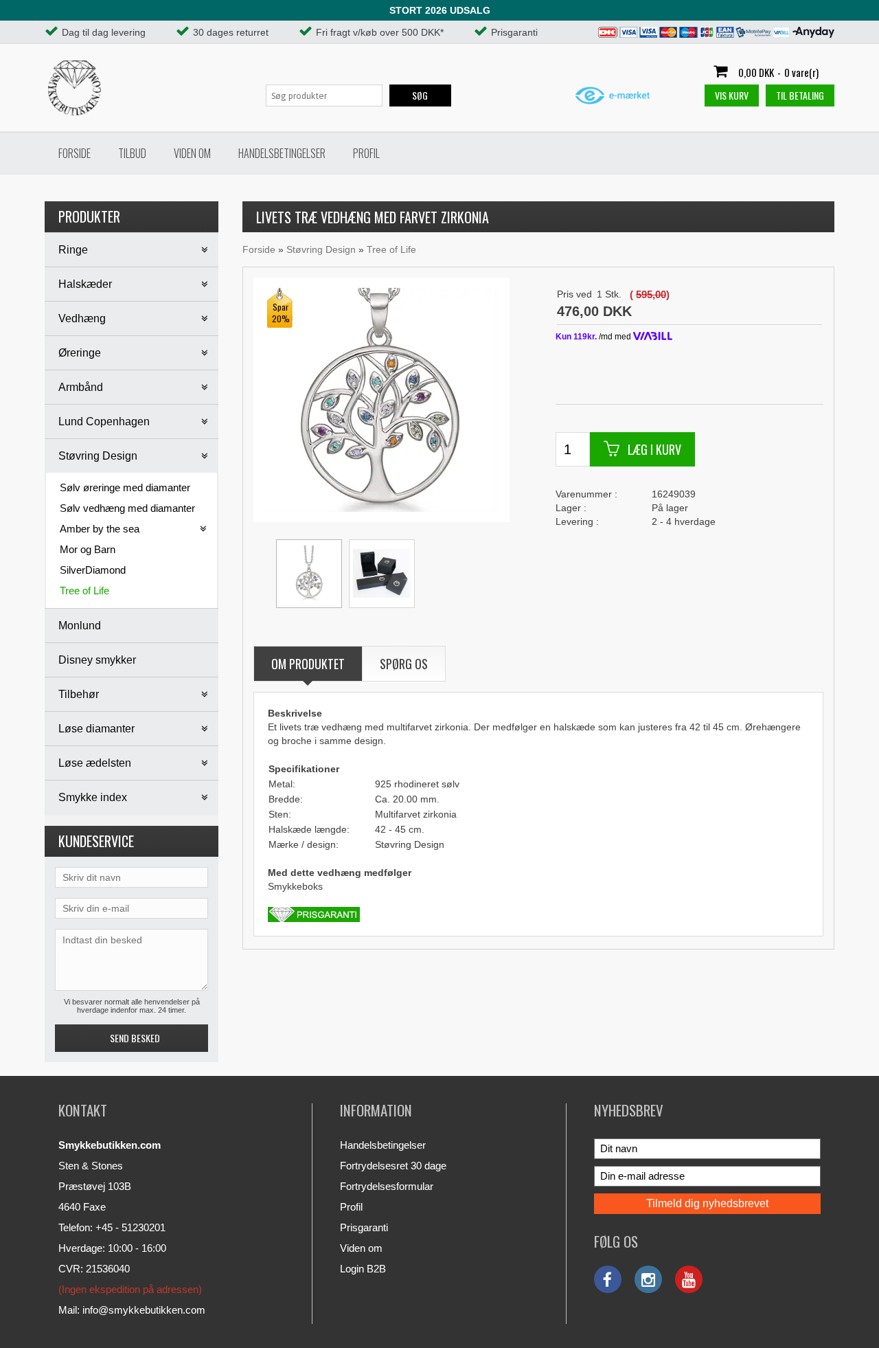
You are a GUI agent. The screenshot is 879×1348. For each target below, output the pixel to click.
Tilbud (132, 153)
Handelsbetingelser (282, 153)
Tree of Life (84, 590)
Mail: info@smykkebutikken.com (131, 1310)
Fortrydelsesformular (386, 1186)
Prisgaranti (364, 1227)
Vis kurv (732, 95)
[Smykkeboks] (382, 573)
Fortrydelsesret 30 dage (393, 1165)
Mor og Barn (87, 549)
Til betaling (800, 95)
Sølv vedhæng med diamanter (127, 508)
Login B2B (363, 1268)
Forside (74, 153)
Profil (366, 153)
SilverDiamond (93, 570)
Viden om (192, 153)
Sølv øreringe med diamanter (125, 487)
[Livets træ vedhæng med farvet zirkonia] (380, 399)
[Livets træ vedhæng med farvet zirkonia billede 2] (309, 573)
